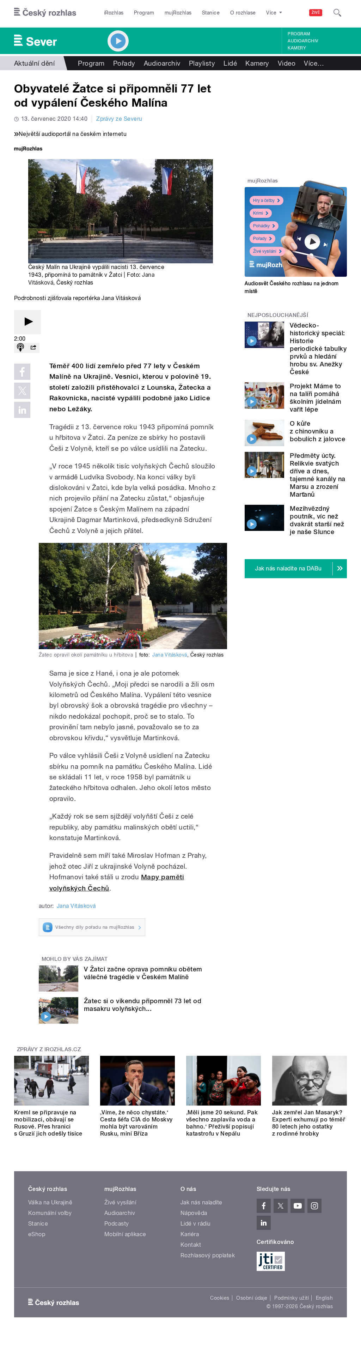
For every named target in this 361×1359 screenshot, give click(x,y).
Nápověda (193, 1213)
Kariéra (189, 1234)
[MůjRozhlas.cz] (28, 149)
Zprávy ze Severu (119, 118)
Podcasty (116, 1223)
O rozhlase (243, 13)
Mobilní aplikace (125, 1234)
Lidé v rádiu (195, 1223)
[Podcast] (20, 348)
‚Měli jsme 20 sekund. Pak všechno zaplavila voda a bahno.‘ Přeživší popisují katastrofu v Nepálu (222, 1123)
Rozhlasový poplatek (207, 1255)
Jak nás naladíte (201, 1202)
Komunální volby (50, 1213)
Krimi (258, 213)
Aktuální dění (34, 63)
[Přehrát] (27, 322)
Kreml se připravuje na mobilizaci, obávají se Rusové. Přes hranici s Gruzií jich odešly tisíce (48, 1123)
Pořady (124, 63)
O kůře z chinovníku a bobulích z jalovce (317, 431)
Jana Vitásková (169, 655)
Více (314, 63)
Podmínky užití (291, 1298)
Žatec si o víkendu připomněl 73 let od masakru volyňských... (142, 1004)
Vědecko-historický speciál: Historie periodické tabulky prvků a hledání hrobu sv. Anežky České (318, 349)
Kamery (297, 48)
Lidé (230, 63)
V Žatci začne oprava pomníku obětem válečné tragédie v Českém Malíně (143, 973)
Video (286, 63)
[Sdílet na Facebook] (22, 372)
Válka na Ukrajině (50, 1202)
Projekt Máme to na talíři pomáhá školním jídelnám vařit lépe (315, 397)
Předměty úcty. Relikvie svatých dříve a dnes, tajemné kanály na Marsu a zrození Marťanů (317, 475)
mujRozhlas (178, 13)
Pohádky (261, 225)
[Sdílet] (33, 348)
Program (144, 13)
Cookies (219, 1298)
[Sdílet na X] (22, 391)
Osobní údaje (252, 1298)
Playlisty (202, 63)
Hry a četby (264, 200)
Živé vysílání (264, 251)
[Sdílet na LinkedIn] (22, 410)
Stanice (211, 13)
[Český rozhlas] (45, 12)
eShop (36, 1234)
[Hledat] (337, 12)
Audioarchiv (303, 40)
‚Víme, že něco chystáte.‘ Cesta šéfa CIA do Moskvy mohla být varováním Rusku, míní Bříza (136, 1123)
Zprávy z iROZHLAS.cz (49, 1049)
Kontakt (190, 1244)
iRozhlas (114, 13)
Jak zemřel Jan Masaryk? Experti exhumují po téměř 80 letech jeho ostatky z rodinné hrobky (308, 1123)
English (324, 1298)
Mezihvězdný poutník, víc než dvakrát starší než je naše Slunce (317, 520)
